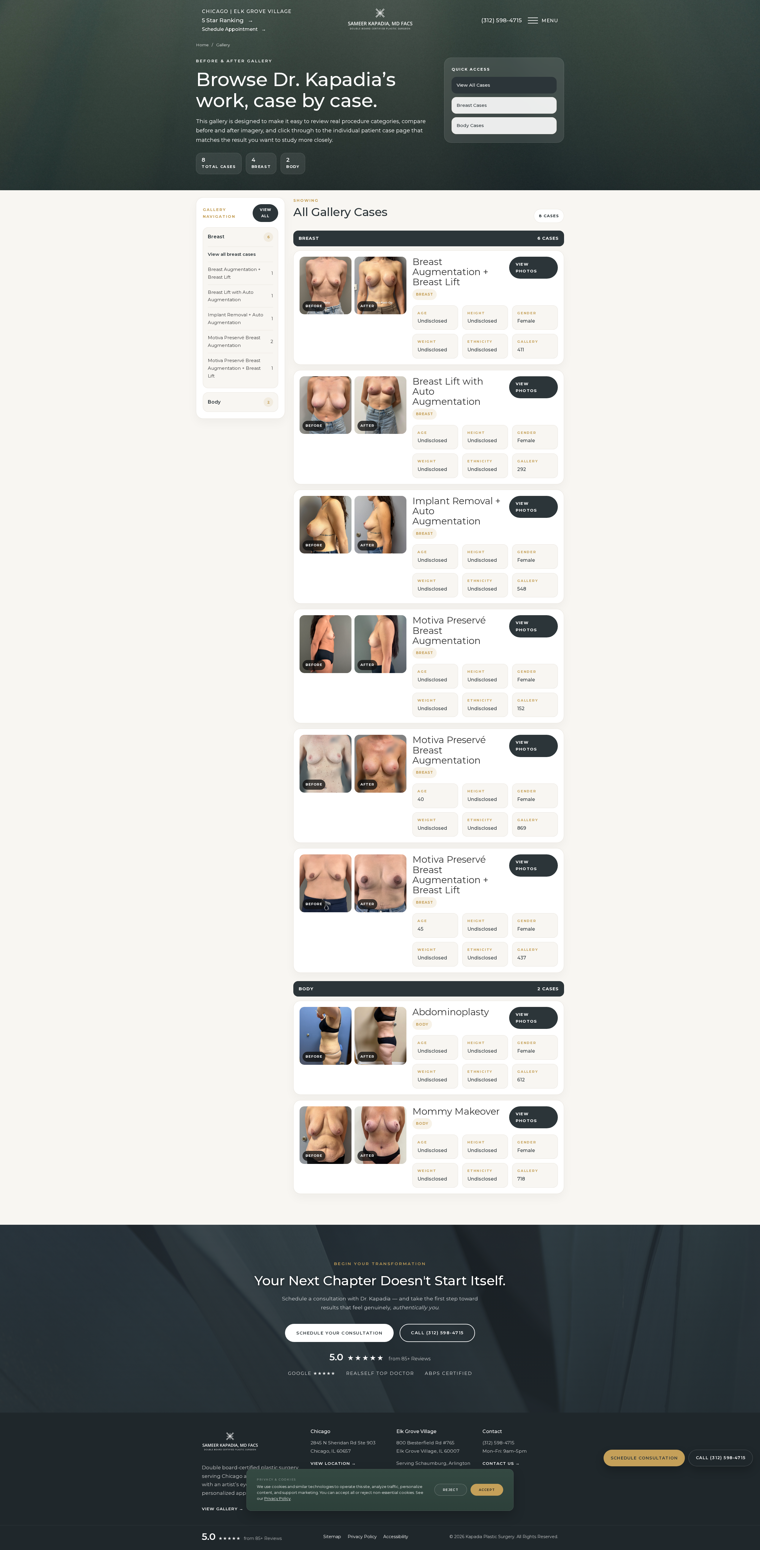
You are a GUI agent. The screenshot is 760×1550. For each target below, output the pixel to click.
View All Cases (473, 85)
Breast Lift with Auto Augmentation (447, 391)
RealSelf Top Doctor (380, 1373)
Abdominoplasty (450, 1012)
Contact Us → (501, 1463)
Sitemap (332, 1536)
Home (202, 44)
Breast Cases (472, 105)
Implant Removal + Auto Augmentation (456, 511)
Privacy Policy (277, 1498)
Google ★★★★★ (311, 1373)
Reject (450, 1490)
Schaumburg (430, 1463)
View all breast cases (232, 254)
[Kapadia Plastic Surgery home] (380, 20)
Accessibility (395, 1536)
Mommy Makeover (456, 1111)
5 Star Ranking (227, 20)
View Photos (526, 267)
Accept (487, 1490)
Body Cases (470, 125)
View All (265, 212)
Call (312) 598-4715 (720, 1457)
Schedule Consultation (644, 1458)
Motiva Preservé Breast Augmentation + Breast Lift (450, 874)
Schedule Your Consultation (339, 1333)
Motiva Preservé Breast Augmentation (449, 630)
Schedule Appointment (234, 29)
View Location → (333, 1463)
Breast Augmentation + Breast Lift (450, 272)
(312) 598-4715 (501, 20)
